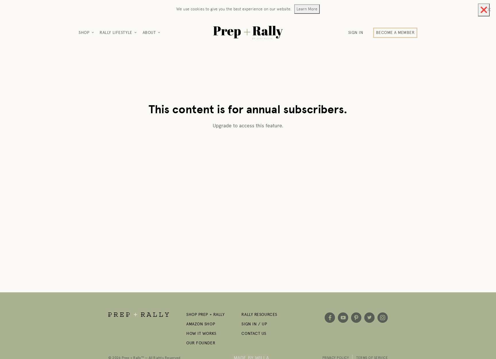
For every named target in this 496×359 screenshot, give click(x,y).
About (149, 32)
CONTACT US (253, 333)
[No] (489, 9)
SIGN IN (355, 32)
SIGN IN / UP (254, 324)
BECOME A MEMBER (395, 32)
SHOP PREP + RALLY (205, 314)
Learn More (307, 9)
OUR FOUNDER (200, 343)
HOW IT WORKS (201, 333)
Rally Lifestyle (116, 32)
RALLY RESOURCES (259, 314)
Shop (84, 32)
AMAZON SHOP (200, 324)
